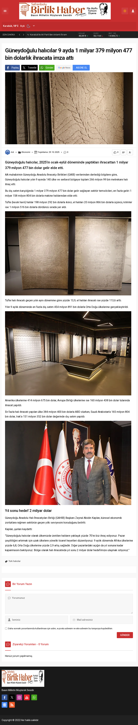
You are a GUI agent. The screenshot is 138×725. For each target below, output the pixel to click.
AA (12, 152)
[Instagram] (19, 697)
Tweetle (32, 67)
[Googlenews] (4, 705)
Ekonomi (26, 152)
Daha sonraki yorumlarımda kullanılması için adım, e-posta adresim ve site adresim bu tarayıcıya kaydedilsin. (60, 628)
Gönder (49, 67)
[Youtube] (27, 697)
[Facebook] (4, 697)
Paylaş (15, 67)
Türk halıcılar (15, 561)
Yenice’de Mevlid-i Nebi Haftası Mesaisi (48, 34)
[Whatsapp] (34, 697)
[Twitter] (12, 697)
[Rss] (12, 705)
